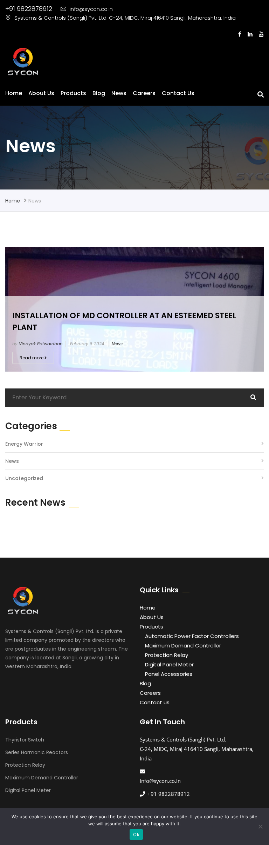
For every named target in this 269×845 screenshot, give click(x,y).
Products (73, 93)
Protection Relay (166, 655)
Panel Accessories (168, 674)
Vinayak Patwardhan (41, 344)
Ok (136, 834)
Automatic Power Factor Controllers (192, 636)
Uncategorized (24, 478)
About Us (41, 93)
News (118, 93)
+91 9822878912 (28, 8)
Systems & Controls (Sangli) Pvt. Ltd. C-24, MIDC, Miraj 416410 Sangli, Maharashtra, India (125, 17)
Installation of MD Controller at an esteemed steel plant (124, 321)
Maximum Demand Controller (183, 645)
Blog (98, 93)
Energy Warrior (24, 443)
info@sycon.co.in (91, 9)
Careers (144, 93)
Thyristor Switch (24, 739)
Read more (32, 358)
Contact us (178, 93)
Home (13, 93)
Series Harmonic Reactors (36, 752)
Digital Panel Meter (169, 664)
